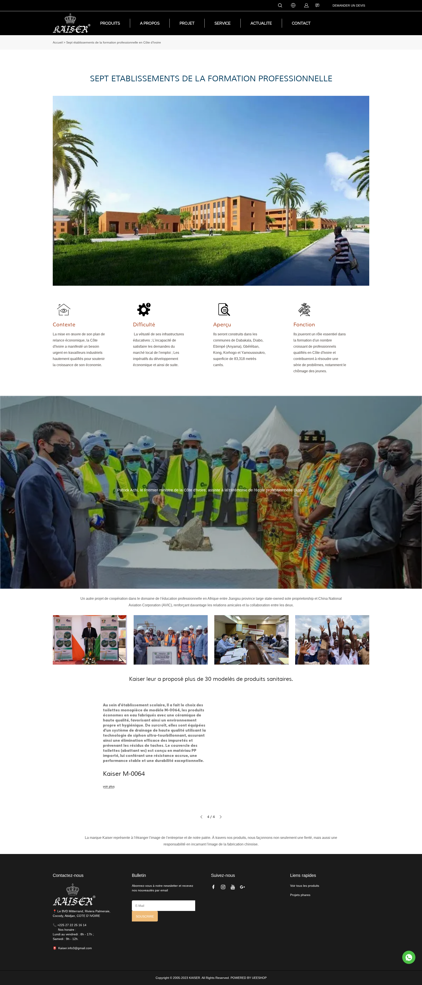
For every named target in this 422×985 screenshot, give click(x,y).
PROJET (187, 23)
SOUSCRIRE (145, 916)
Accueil (58, 42)
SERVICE (223, 23)
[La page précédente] (201, 817)
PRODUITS (110, 23)
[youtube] (233, 886)
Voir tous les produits (305, 885)
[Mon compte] (306, 6)
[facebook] (214, 886)
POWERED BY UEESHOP (249, 978)
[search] (280, 6)
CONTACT (301, 23)
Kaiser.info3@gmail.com (75, 948)
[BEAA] (408, 957)
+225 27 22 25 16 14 (71, 925)
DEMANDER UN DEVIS (349, 5)
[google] (243, 886)
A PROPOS (150, 23)
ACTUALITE (261, 23)
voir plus (85, 786)
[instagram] (224, 886)
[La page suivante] (220, 817)
